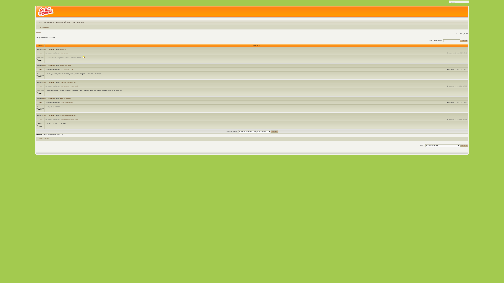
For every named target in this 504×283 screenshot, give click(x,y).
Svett (40, 53)
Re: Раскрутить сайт (67, 69)
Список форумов (44, 27)
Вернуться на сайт (79, 22)
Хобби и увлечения (48, 49)
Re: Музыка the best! (67, 102)
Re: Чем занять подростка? (69, 86)
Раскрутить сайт (65, 65)
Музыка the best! (65, 98)
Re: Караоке (64, 53)
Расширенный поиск (63, 22)
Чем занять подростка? (68, 82)
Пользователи (49, 22)
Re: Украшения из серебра (69, 119)
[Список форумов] (45, 12)
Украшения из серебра (67, 115)
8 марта (38, 32)
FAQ (40, 22)
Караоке (63, 49)
